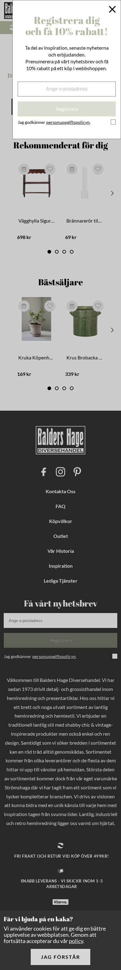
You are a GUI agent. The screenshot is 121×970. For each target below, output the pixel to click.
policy (76, 940)
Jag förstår (60, 957)
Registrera (67, 109)
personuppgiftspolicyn (68, 122)
